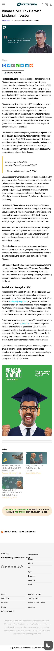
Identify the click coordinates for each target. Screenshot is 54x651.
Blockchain (44, 510)
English (4, 607)
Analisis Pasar (33, 555)
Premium (4, 603)
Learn (3, 594)
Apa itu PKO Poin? (34, 594)
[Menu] (3, 4)
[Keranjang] (46, 4)
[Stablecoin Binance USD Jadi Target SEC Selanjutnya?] (12, 458)
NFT (29, 568)
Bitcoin (30, 559)
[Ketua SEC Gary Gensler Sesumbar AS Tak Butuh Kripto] (12, 483)
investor (38, 512)
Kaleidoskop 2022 (8, 611)
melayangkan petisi (17, 301)
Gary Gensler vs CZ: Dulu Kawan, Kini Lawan (35, 468)
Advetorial (5, 598)
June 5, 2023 (30, 171)
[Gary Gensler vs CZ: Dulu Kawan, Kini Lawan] (36, 458)
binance (29, 512)
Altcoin (30, 563)
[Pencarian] (43, 4)
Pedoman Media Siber (36, 603)
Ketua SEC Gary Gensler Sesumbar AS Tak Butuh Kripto (12, 492)
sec (45, 512)
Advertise (31, 607)
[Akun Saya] (51, 4)
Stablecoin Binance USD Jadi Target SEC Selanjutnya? (11, 468)
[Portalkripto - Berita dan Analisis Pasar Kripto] (27, 4)
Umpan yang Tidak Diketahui (20, 531)
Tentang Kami (33, 598)
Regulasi (11, 512)
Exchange (33, 510)
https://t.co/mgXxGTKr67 (25, 165)
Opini (30, 572)
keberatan (24, 323)
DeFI (30, 585)
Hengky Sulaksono (32, 20)
